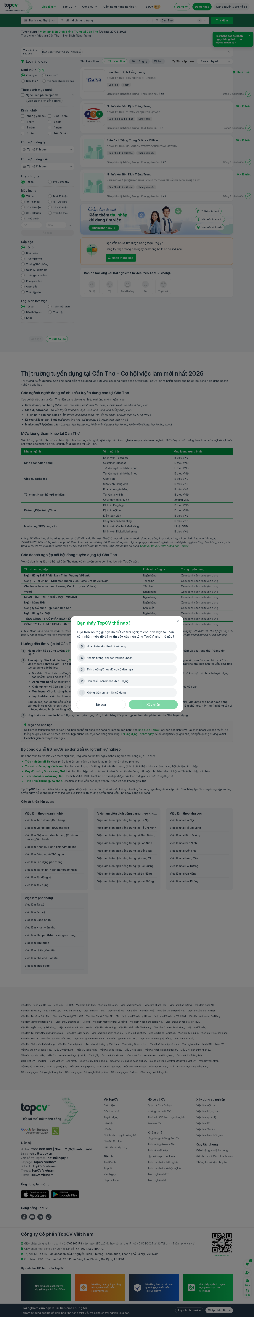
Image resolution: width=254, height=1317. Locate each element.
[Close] (178, 621)
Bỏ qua (101, 704)
